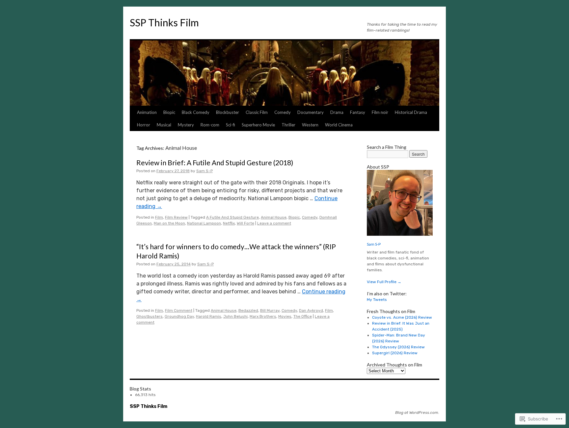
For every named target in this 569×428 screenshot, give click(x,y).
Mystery (186, 124)
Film (159, 217)
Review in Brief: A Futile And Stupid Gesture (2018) (214, 162)
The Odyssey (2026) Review (398, 347)
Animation (147, 112)
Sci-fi (230, 124)
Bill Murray (270, 310)
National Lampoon (204, 223)
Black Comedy (195, 112)
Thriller (288, 124)
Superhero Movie (258, 124)
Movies (284, 316)
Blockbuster (227, 112)
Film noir (380, 112)
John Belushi (235, 316)
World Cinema (339, 124)
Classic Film (257, 112)
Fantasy (357, 112)
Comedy (282, 112)
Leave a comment (274, 223)
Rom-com (210, 124)
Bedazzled (248, 310)
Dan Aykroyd (311, 310)
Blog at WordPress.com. (417, 412)
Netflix (229, 223)
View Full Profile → (384, 282)
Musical (164, 124)
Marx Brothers (263, 316)
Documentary (310, 112)
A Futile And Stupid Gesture (232, 217)
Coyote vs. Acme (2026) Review (402, 317)
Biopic (169, 112)
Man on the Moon (169, 223)
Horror (143, 124)
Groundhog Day (179, 316)
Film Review (176, 217)
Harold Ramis (208, 316)
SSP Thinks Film (164, 22)
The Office (302, 316)
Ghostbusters (149, 316)
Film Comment (178, 310)
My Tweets (377, 299)
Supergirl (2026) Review (395, 353)
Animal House (273, 217)
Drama (336, 112)
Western (310, 124)
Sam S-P (204, 171)
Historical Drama (411, 112)
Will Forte (245, 223)
